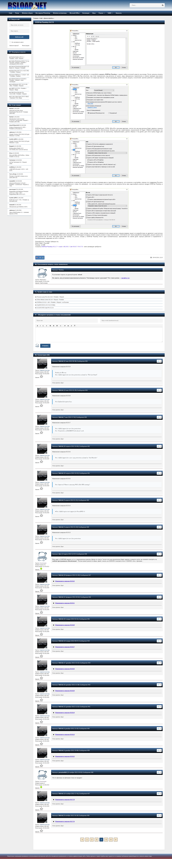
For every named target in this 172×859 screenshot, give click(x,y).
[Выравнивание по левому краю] (50, 326)
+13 (40, 257)
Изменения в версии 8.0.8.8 (65, 625)
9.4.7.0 (80, 246)
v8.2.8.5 (66, 246)
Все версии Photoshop (43, 13)
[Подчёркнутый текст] (43, 326)
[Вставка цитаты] (68, 326)
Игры (94, 13)
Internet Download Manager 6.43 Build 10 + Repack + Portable (19, 67)
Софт (10, 13)
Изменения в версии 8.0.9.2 (65, 581)
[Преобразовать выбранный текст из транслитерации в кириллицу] (71, 326)
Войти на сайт (19, 37)
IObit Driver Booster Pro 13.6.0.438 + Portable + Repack (18, 93)
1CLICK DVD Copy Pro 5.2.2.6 (45, 307)
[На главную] (32, 5)
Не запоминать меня (17, 42)
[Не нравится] (37, 257)
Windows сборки (27, 13)
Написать (119, 13)
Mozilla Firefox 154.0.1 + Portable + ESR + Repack (16, 57)
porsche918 (63, 772)
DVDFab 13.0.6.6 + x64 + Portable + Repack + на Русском (53, 302)
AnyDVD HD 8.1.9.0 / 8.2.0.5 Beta (46, 305)
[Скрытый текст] (65, 326)
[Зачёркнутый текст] (46, 326)
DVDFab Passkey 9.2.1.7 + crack (51, 246)
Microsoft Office (74, 13)
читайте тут (125, 278)
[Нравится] (42, 257)
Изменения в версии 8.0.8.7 (65, 647)
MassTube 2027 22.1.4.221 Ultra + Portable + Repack (19, 71)
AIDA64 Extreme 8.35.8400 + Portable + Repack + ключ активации (18, 80)
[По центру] (53, 326)
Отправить (45, 345)
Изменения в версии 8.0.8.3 (65, 734)
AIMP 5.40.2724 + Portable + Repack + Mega (18, 89)
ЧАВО (109, 13)
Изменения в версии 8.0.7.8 (65, 799)
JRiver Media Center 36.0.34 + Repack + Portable (50, 299)
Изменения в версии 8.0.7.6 (65, 821)
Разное (101, 13)
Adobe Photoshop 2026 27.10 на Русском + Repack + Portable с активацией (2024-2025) (19, 62)
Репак (17, 13)
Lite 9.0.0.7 (73, 246)
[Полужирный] (37, 326)
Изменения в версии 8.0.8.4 (65, 712)
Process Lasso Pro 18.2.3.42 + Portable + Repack (50, 297)
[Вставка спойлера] (74, 326)
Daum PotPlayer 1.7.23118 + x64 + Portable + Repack (19, 75)
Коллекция (85, 13)
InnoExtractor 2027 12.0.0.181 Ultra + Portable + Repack (18, 85)
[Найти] (163, 5)
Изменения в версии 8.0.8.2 (65, 756)
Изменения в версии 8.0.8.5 (65, 691)
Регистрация (25, 45)
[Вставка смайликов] (60, 326)
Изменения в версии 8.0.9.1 (65, 603)
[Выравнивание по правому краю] (57, 326)
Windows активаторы (60, 13)
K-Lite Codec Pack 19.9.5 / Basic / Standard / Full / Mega (19, 97)
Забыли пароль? (14, 45)
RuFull (61, 361)
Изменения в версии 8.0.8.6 (65, 669)
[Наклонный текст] (40, 326)
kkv (60, 554)
